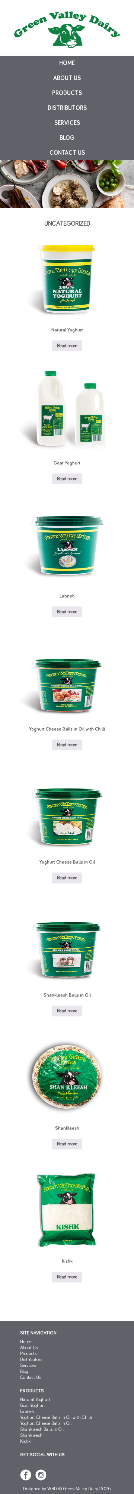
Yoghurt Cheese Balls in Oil (45, 1423)
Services (67, 123)
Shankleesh (31, 1435)
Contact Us (67, 153)
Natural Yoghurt (35, 1399)
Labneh (27, 1411)
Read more (67, 345)
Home (67, 63)
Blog (67, 138)
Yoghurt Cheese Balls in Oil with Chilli (56, 1417)
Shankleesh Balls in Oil (42, 1429)
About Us (67, 78)
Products (67, 93)
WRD (52, 1489)
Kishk (25, 1441)
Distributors (67, 108)
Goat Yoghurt (32, 1405)
